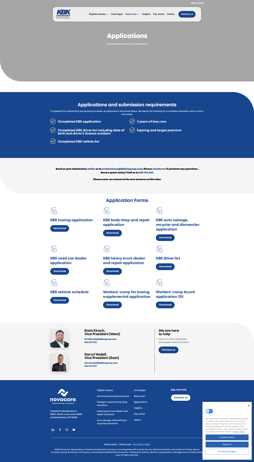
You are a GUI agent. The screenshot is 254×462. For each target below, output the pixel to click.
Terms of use (125, 444)
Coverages (117, 14)
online (91, 169)
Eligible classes (97, 14)
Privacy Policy (239, 432)
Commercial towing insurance (113, 396)
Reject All (227, 444)
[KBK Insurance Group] (63, 14)
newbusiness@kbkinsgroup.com (122, 169)
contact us (159, 169)
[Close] (248, 406)
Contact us (187, 14)
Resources (131, 14)
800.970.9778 (197, 3)
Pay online (158, 14)
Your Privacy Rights (141, 444)
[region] (227, 431)
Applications (140, 402)
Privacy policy (110, 444)
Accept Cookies (227, 437)
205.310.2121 (146, 173)
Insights (146, 14)
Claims (170, 14)
